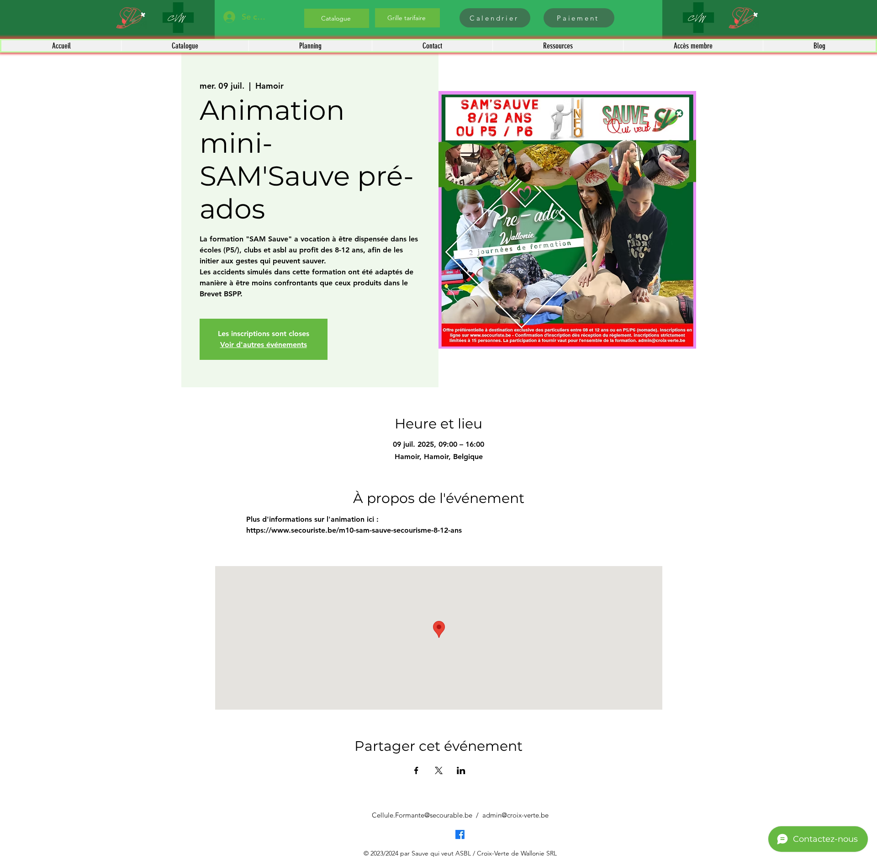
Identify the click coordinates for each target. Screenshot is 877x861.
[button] (184, 45)
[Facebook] (460, 834)
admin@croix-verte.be (515, 815)
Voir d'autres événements (263, 344)
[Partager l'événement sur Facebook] (416, 770)
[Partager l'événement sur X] (438, 770)
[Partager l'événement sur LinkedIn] (461, 770)
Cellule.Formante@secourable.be (422, 815)
